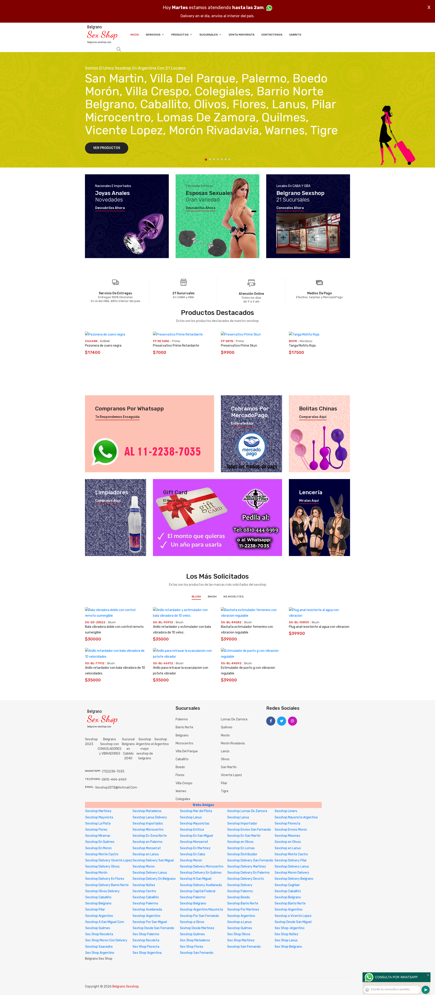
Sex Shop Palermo (146, 934)
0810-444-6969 (114, 780)
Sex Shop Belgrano (288, 947)
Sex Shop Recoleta (99, 934)
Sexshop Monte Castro (101, 854)
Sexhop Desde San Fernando (153, 928)
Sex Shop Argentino (99, 953)
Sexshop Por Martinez (243, 909)
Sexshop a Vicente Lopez (293, 916)
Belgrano (182, 735)
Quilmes (226, 727)
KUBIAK (105, 341)
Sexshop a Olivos (192, 922)
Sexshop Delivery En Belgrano (154, 879)
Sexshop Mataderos (147, 811)
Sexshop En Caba (192, 854)
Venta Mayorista (241, 34)
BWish (212, 596)
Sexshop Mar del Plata (196, 811)
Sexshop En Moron (98, 848)
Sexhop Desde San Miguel (293, 922)
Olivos (225, 759)
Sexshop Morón (96, 873)
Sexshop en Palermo (147, 842)
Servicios (153, 34)
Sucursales (208, 34)
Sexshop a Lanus (239, 922)
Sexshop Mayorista (99, 817)
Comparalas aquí (312, 417)
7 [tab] (229, 159)
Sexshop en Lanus (288, 848)
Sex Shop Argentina (147, 953)
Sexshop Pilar (95, 909)
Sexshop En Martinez (195, 848)
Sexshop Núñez (144, 885)
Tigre (224, 791)
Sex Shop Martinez (241, 940)
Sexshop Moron (191, 860)
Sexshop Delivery (239, 885)
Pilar (224, 783)
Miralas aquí (309, 500)
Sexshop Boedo (238, 897)
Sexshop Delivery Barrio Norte (107, 885)
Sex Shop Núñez (286, 934)
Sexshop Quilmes (97, 928)
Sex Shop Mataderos (195, 940)
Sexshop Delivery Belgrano (294, 879)
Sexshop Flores (96, 830)
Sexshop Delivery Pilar (291, 860)
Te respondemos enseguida (117, 417)
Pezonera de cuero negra (103, 346)
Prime (176, 341)
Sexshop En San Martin (244, 836)
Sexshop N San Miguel (195, 879)
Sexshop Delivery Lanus (292, 866)
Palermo (182, 719)
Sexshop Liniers (286, 811)
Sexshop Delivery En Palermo (248, 873)
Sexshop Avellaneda (147, 909)
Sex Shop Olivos (238, 934)
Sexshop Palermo (240, 891)
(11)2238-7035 (113, 771)
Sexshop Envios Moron (291, 830)
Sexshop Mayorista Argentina (296, 817)
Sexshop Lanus (191, 817)
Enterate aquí (242, 423)
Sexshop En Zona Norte (150, 836)
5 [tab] (221, 159)
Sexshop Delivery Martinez (246, 866)
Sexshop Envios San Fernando (249, 830)
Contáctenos (271, 34)
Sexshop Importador (242, 823)
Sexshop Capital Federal (197, 891)
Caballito (182, 759)
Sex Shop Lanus (286, 940)
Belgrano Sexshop (125, 986)
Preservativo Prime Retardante (176, 346)
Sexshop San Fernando (244, 947)
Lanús (225, 751)
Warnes (181, 791)
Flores (180, 775)
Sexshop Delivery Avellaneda (201, 885)
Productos (180, 34)
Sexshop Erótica (192, 830)
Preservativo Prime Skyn (239, 346)
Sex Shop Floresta (146, 947)
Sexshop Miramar (97, 836)
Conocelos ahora (290, 208)
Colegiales (183, 799)
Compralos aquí (108, 500)
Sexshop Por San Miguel (150, 922)
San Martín (229, 767)
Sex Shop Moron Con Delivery (106, 940)
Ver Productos (106, 148)
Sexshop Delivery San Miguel (153, 860)
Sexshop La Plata (98, 823)
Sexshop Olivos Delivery (102, 891)
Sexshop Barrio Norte (242, 903)
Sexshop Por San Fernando (199, 916)
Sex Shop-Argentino (289, 928)
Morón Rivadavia (233, 743)
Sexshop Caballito (288, 891)
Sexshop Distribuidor (242, 854)
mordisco (306, 341)
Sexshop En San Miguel (196, 836)
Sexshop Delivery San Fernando (250, 860)
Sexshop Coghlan (287, 885)
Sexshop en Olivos (240, 842)
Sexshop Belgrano (288, 897)
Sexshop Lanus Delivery (150, 817)
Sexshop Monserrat (194, 842)
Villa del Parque (187, 751)
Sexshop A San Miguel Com (104, 922)
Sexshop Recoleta (146, 940)
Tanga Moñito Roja (302, 346)
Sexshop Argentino (161, 741)
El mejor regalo (175, 500)
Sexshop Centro (144, 891)
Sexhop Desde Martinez (197, 928)
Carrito (295, 34)
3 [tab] (214, 159)
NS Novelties (233, 596)
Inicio (134, 34)
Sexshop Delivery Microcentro (201, 866)
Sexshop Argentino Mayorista (201, 909)
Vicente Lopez (231, 775)
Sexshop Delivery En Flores (104, 879)
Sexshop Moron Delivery (292, 873)
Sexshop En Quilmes (99, 842)
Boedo (180, 767)
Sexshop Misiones (287, 836)
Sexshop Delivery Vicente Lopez (108, 860)
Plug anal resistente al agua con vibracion (319, 627)
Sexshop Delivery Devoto (245, 879)
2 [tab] (210, 159)
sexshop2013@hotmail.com (116, 787)
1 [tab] (206, 159)
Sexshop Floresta (287, 823)
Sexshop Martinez (98, 811)
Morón (225, 735)
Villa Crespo (184, 783)
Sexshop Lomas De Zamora (247, 811)
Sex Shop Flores (191, 947)
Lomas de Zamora (234, 719)
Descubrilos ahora (110, 208)
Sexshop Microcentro (148, 830)
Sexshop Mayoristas (194, 823)
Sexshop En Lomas (241, 848)
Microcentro (184, 743)
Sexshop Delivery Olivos (102, 866)
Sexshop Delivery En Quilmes (201, 873)
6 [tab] (225, 159)
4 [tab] (218, 159)
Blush (196, 596)
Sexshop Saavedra (99, 947)
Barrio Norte (184, 727)
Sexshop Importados (148, 823)
